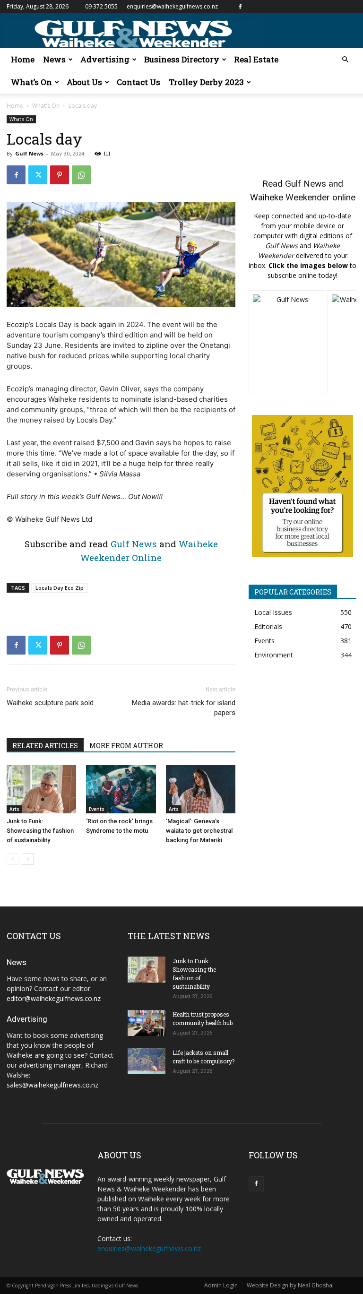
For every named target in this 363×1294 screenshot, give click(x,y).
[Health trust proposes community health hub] (146, 1023)
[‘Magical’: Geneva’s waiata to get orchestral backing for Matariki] (200, 789)
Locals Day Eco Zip (59, 587)
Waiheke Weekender (290, 197)
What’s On (31, 82)
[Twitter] (37, 174)
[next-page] (28, 859)
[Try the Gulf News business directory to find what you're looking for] (302, 486)
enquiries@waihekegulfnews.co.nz (172, 6)
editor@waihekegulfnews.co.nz (54, 998)
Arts (14, 809)
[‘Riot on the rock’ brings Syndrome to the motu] (121, 789)
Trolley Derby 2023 (206, 82)
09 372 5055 (101, 6)
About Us (84, 82)
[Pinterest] (59, 174)
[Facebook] (240, 6)
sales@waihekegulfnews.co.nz (52, 1084)
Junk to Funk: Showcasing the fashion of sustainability (40, 831)
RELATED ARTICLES (45, 745)
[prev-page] (12, 859)
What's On (46, 106)
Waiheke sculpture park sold (50, 703)
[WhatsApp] (81, 174)
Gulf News (29, 153)
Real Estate (256, 59)
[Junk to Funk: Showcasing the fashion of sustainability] (41, 789)
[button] (345, 59)
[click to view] (288, 342)
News (54, 59)
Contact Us (138, 82)
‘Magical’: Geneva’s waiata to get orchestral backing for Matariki (199, 831)
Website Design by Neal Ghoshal (290, 1285)
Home (23, 59)
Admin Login (221, 1285)
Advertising (105, 59)
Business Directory (181, 59)
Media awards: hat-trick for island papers (183, 708)
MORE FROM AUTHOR (126, 745)
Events (96, 809)
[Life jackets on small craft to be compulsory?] (146, 1061)
